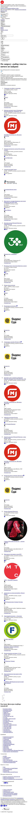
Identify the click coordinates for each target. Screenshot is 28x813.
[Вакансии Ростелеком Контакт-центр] (15, 182)
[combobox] (7, 35)
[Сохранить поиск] (2, 42)
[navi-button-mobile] (2, 32)
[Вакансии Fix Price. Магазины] (15, 630)
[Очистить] (2, 38)
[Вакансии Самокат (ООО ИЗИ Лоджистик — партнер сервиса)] (15, 529)
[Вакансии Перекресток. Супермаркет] (15, 242)
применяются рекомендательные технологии (12, 798)
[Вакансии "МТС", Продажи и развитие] (15, 571)
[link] (3, 24)
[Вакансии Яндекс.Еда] (15, 321)
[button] (2, 27)
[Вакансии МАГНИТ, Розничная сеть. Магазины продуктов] (15, 126)
